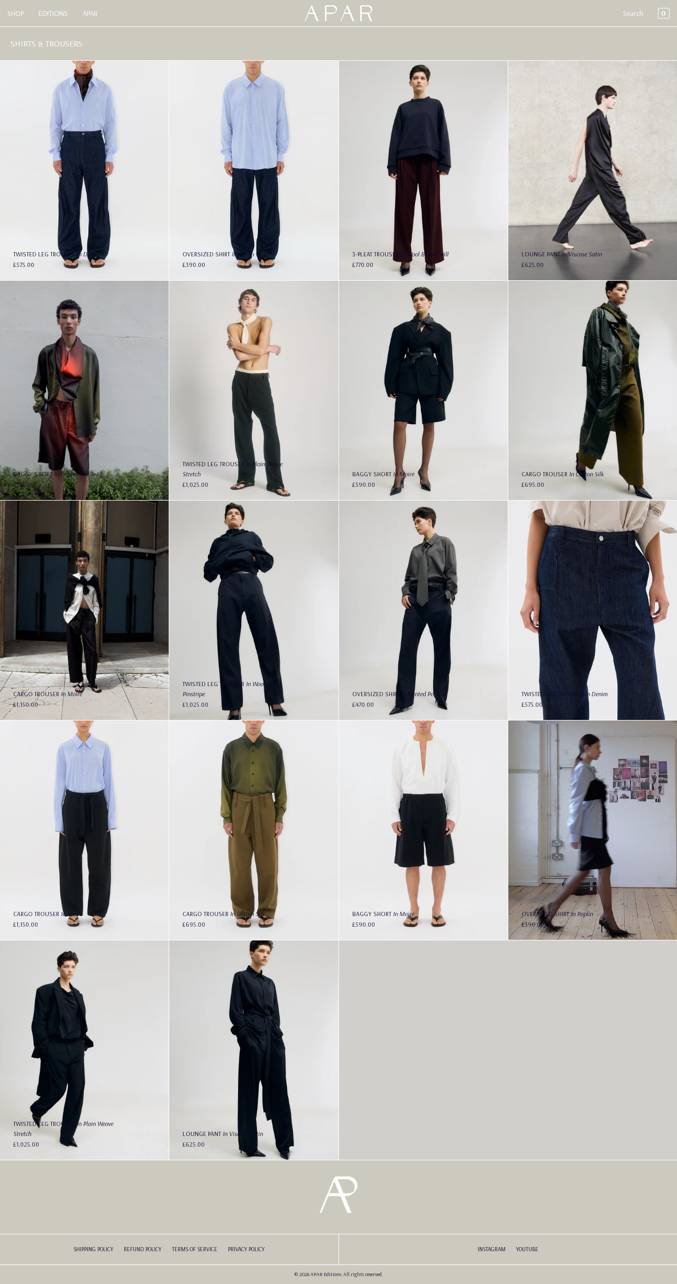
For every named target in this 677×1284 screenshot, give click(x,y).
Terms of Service (194, 1249)
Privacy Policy (246, 1249)
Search (633, 13)
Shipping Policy (93, 1249)
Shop (15, 13)
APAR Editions (325, 1274)
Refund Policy (142, 1249)
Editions (53, 13)
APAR (90, 13)
